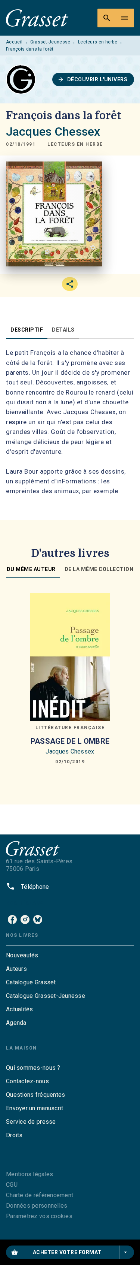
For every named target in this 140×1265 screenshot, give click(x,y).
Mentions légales (29, 1174)
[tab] (26, 330)
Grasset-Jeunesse (50, 42)
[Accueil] (37, 18)
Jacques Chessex (53, 131)
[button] (93, 79)
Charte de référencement (39, 1195)
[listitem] (12, 919)
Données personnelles (36, 1205)
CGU (12, 1184)
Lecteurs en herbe (97, 42)
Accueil (14, 42)
